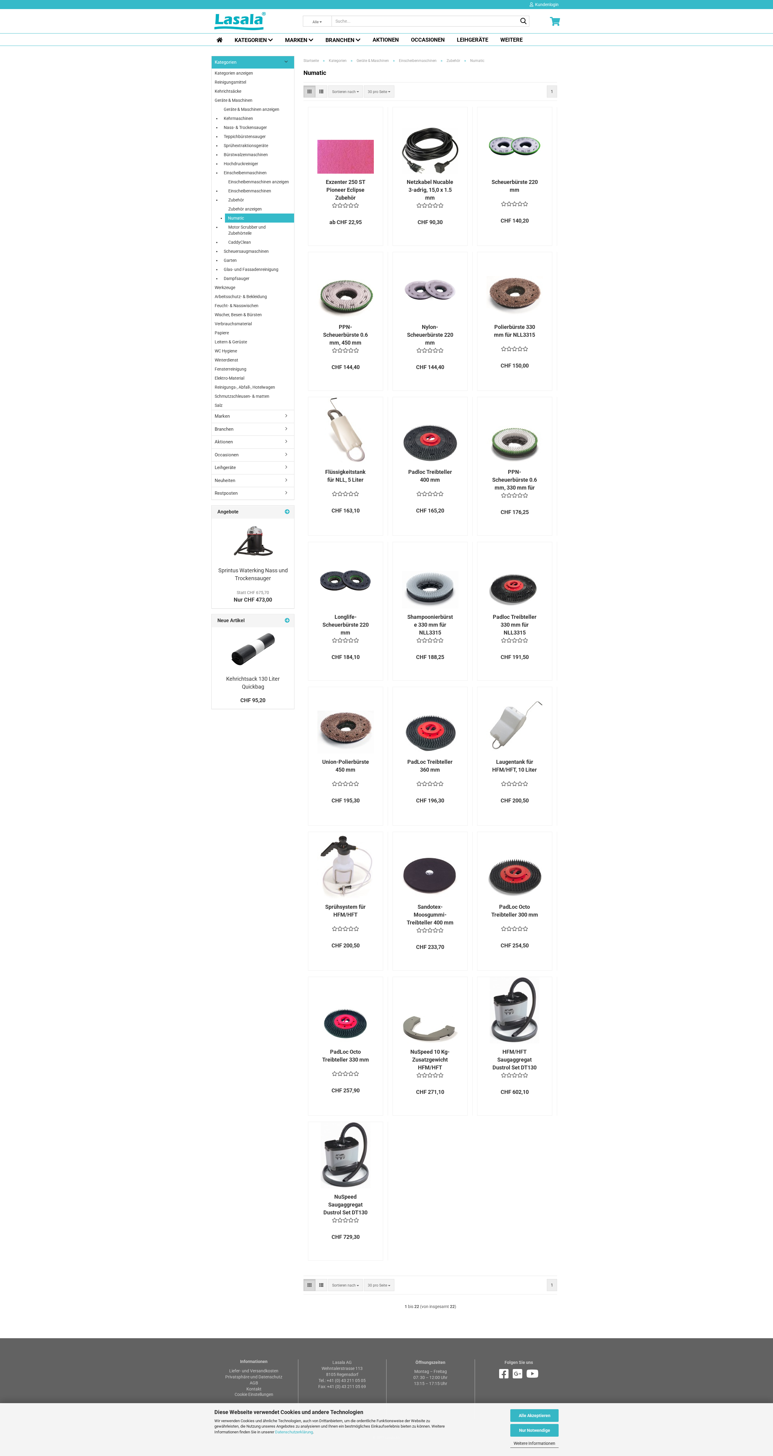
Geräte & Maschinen (233, 100)
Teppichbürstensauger (245, 136)
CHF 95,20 (252, 700)
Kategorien (251, 40)
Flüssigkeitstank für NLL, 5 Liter (345, 476)
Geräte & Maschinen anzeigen (251, 109)
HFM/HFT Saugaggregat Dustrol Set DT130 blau (514, 1060)
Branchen (341, 40)
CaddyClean (239, 242)
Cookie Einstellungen (254, 1394)
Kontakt (253, 1389)
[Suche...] (523, 21)
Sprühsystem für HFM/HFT (345, 911)
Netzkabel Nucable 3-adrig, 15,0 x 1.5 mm (430, 190)
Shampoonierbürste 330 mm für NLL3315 (430, 624)
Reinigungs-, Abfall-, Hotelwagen (245, 387)
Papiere (222, 332)
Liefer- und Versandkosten (253, 1370)
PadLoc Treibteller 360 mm (430, 766)
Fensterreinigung (230, 369)
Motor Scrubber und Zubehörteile (247, 230)
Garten (230, 260)
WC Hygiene (226, 351)
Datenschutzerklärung (294, 1432)
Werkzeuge (225, 287)
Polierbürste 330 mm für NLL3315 (514, 331)
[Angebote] (287, 512)
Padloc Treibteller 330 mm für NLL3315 (515, 624)
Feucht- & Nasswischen (236, 305)
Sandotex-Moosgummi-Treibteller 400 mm (430, 914)
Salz (219, 405)
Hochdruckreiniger (241, 163)
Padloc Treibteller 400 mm (430, 476)
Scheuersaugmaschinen (246, 251)
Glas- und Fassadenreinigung (251, 269)
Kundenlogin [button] (546, 4)
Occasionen (428, 40)
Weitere (511, 40)
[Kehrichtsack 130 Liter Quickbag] (253, 649)
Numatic (236, 218)
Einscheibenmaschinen (245, 172)
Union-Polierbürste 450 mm (345, 766)
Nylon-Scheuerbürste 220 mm (430, 335)
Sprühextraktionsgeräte (246, 145)
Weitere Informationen (534, 1443)
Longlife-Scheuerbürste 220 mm (345, 624)
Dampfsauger (236, 278)
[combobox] (345, 91)
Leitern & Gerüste (231, 341)
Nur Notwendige (534, 1430)
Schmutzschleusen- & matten (242, 396)
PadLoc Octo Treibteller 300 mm (514, 911)
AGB (254, 1382)
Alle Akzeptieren (534, 1415)
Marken (297, 40)
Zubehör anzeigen (245, 209)
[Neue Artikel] (287, 620)
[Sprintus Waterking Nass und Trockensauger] (253, 541)
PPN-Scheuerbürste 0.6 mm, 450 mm (345, 335)
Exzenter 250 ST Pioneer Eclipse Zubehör (345, 190)
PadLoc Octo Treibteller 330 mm (345, 1056)
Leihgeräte (472, 40)
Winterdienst (226, 360)
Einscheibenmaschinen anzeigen (258, 181)
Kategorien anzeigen (234, 73)
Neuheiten (225, 480)
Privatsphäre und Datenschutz (253, 1376)
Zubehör (236, 200)
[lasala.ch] (254, 21)
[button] (309, 91)
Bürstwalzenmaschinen (246, 154)
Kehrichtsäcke (228, 91)
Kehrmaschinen (238, 118)
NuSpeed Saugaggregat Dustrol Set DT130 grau (345, 1205)
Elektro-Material (229, 378)
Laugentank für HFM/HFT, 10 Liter (514, 766)
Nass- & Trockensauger (245, 127)
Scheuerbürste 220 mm (515, 186)
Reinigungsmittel (230, 82)
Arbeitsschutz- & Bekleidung (241, 296)
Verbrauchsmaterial (233, 323)
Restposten (226, 493)
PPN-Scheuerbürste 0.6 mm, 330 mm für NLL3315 (514, 480)
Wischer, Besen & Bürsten (238, 314)
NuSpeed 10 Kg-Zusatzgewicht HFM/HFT (430, 1059)
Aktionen (386, 40)
